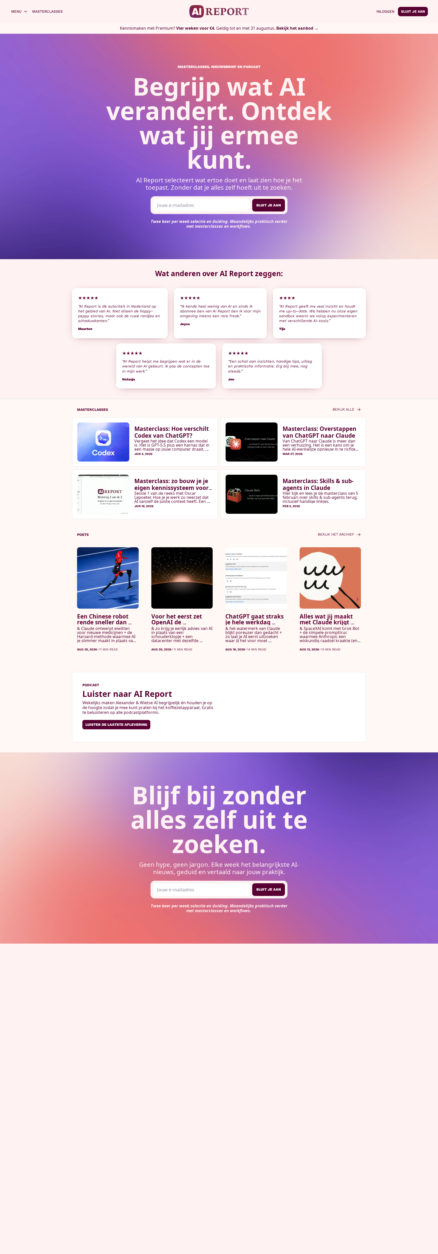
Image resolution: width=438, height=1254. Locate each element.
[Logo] (219, 11)
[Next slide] (357, 599)
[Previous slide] (80, 599)
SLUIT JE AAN (268, 205)
